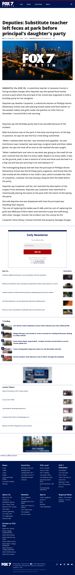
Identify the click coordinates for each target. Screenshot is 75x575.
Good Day (25, 465)
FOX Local (44, 465)
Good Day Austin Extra (45, 480)
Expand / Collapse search (71, 4)
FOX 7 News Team (8, 504)
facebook (57, 564)
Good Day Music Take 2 (47, 484)
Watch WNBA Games (9, 552)
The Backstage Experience (44, 489)
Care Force (62, 480)
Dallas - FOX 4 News (65, 497)
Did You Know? (26, 514)
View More (67, 271)
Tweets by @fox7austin (8, 455)
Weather (25, 494)
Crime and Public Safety (7, 478)
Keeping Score (25, 470)
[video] (68, 393)
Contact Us (5, 500)
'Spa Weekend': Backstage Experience (14, 408)
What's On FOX (7, 497)
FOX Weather (25, 512)
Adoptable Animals (27, 477)
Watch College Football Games (7, 532)
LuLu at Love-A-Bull (8, 400)
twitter (60, 564)
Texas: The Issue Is (65, 477)
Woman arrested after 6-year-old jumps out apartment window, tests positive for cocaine (30, 284)
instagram (64, 564)
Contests (24, 480)
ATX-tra (61, 487)
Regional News (65, 494)
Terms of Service (39, 263)
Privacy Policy (39, 261)
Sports (43, 494)
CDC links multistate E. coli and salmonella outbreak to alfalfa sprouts (23, 301)
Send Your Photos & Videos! (27, 506)
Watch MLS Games (8, 554)
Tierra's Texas (44, 470)
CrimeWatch (62, 470)
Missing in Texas (64, 482)
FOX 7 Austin (19, 38)
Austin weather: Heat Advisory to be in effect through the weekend (38, 357)
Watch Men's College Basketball (9, 544)
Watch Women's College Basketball (8, 548)
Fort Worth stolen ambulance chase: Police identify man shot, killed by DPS (41, 326)
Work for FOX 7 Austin (9, 507)
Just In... (5, 271)
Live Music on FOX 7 (27, 475)
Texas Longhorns (45, 497)
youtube (68, 564)
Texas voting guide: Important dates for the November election (37, 349)
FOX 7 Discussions (64, 484)
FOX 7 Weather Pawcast (26, 498)
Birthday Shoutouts (27, 468)
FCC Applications (7, 516)
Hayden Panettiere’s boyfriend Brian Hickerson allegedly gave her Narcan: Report (27, 292)
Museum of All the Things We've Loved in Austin (17, 426)
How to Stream (45, 468)
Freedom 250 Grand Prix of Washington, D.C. (16, 417)
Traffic (4, 470)
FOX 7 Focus (63, 475)
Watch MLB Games (8, 535)
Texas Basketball (45, 507)
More (48, 4)
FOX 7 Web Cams (26, 510)
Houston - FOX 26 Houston (64, 500)
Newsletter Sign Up (8, 502)
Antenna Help (6, 518)
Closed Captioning (8, 511)
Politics (4, 475)
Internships (5, 509)
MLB (41, 502)
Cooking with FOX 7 (27, 473)
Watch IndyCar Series (9, 541)
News (26, 38)
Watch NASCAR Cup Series (8, 538)
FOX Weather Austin (46, 477)
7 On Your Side (63, 473)
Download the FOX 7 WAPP (27, 502)
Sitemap (5, 484)
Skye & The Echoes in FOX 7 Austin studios (15, 391)
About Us (6, 494)
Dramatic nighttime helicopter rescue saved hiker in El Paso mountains (24, 275)
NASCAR (42, 504)
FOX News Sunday (8, 481)
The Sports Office (45, 475)
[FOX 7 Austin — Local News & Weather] (8, 4)
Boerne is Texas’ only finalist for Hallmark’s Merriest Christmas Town (23, 310)
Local (4, 468)
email (71, 564)
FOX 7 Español (44, 473)
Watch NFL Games (8, 528)
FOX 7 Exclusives (63, 466)
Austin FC (43, 500)
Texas (4, 473)
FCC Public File (7, 514)
